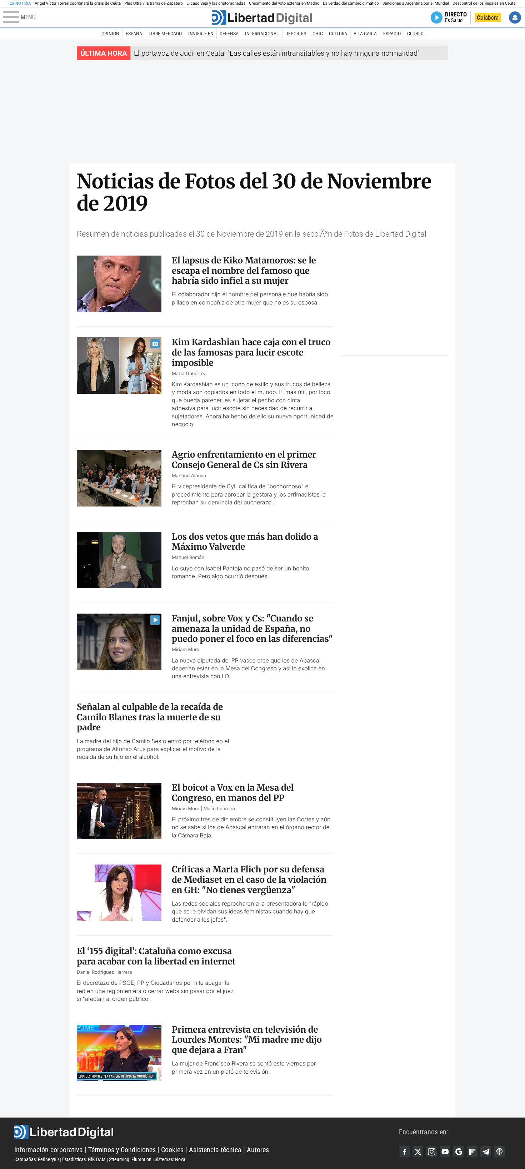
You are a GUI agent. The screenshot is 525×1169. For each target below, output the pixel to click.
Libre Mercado (165, 33)
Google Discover (458, 1151)
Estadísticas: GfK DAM (84, 1159)
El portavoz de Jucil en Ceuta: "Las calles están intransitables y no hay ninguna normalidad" (277, 53)
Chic (317, 33)
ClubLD (415, 33)
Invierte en (201, 33)
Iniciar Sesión (515, 17)
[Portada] (261, 17)
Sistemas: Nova (170, 1159)
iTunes (499, 1151)
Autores (258, 1149)
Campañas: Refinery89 (36, 1159)
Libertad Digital (206, 1132)
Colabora (488, 17)
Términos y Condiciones (122, 1149)
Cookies (172, 1149)
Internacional (262, 33)
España (134, 33)
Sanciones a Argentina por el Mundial (415, 3)
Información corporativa (48, 1149)
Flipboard (472, 1151)
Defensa (229, 33)
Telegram (485, 1151)
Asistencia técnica (215, 1149)
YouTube (445, 1151)
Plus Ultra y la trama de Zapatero (153, 3)
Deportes (295, 33)
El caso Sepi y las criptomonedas (215, 3)
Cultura (338, 33)
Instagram (431, 1151)
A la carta (365, 33)
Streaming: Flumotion (130, 1159)
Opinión (110, 33)
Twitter (417, 1151)
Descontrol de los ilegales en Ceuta (483, 3)
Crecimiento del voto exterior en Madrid (284, 3)
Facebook (404, 1151)
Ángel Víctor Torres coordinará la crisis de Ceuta (78, 3)
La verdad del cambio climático (351, 3)
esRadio (392, 33)
